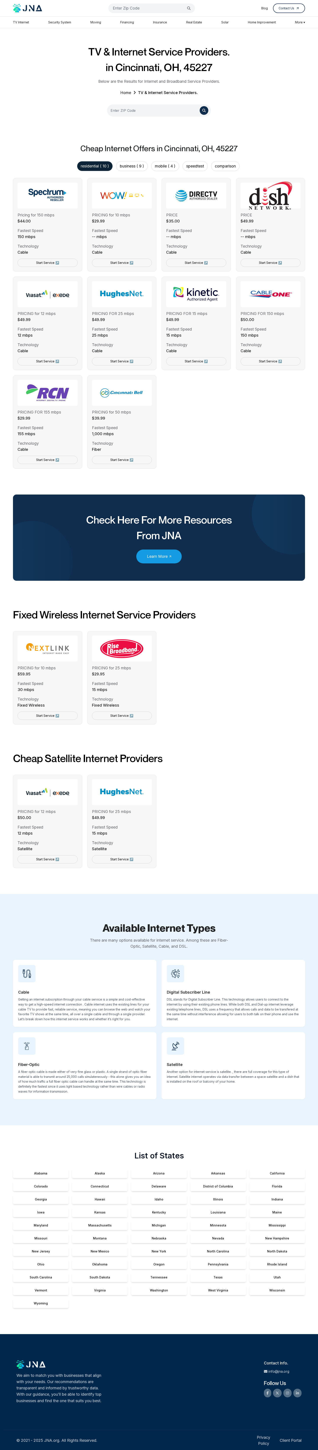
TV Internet (21, 22)
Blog (264, 8)
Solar (225, 22)
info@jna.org (278, 1371)
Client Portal (291, 1440)
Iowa (41, 1212)
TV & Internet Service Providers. (168, 92)
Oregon (159, 1264)
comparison (225, 166)
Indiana (277, 1199)
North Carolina (218, 1251)
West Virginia (218, 1290)
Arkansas (218, 1173)
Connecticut (100, 1186)
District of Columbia (218, 1186)
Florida (277, 1186)
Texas (218, 1277)
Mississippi (277, 1225)
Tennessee (158, 1277)
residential (95, 166)
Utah (277, 1277)
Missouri (40, 1238)
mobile (165, 166)
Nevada (218, 1238)
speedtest (195, 166)
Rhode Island (277, 1264)
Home (125, 92)
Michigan (159, 1225)
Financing (127, 22)
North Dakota (277, 1251)
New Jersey (41, 1251)
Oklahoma (100, 1264)
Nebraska (159, 1238)
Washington (159, 1290)
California (277, 1173)
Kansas (100, 1212)
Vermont (41, 1290)
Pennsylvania (218, 1264)
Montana (100, 1238)
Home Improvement (262, 22)
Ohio (40, 1264)
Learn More (157, 556)
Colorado (41, 1186)
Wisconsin (277, 1290)
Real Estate (194, 22)
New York (159, 1251)
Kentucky (159, 1212)
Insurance (160, 22)
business (132, 166)
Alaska (100, 1173)
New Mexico (100, 1251)
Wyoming (41, 1303)
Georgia (41, 1199)
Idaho (159, 1199)
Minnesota (218, 1225)
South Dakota (100, 1277)
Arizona (159, 1173)
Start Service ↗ (47, 262)
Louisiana (218, 1212)
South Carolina (41, 1277)
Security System (59, 22)
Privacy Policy (263, 1440)
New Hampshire (277, 1238)
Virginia (100, 1290)
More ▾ (300, 22)
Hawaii (100, 1199)
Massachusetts (100, 1225)
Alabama (40, 1173)
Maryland (41, 1225)
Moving (95, 22)
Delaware (159, 1186)
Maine (277, 1212)
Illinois (218, 1199)
